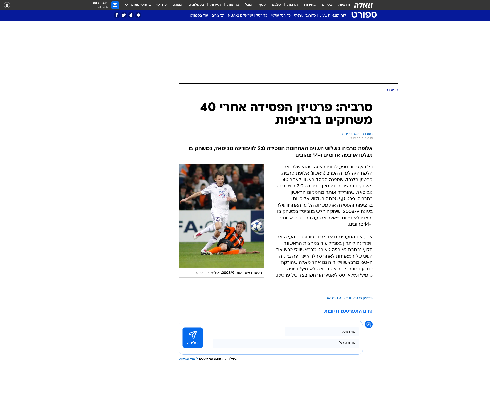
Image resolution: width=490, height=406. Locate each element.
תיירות (215, 5)
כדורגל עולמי (281, 15)
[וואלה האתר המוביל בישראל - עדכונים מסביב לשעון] (363, 5)
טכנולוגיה (196, 5)
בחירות (310, 5)
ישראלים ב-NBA (240, 15)
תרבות (292, 5)
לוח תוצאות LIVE (332, 15)
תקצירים (218, 15)
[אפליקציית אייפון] (131, 15)
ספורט (327, 5)
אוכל (249, 5)
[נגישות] (7, 5)
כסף (262, 5)
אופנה (178, 5)
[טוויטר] (124, 15)
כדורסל (261, 15)
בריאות (233, 5)
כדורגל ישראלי (305, 15)
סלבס (276, 5)
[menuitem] (341, 5)
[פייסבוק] (117, 15)
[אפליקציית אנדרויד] (138, 15)
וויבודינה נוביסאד (338, 298)
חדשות (344, 5)
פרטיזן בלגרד (363, 298)
